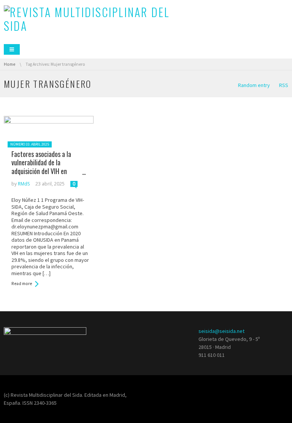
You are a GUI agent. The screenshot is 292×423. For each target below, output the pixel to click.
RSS (283, 85)
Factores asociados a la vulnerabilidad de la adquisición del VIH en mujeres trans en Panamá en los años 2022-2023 (47, 171)
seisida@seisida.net (221, 331)
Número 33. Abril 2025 (29, 144)
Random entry (254, 85)
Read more (21, 283)
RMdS (24, 184)
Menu (12, 49)
